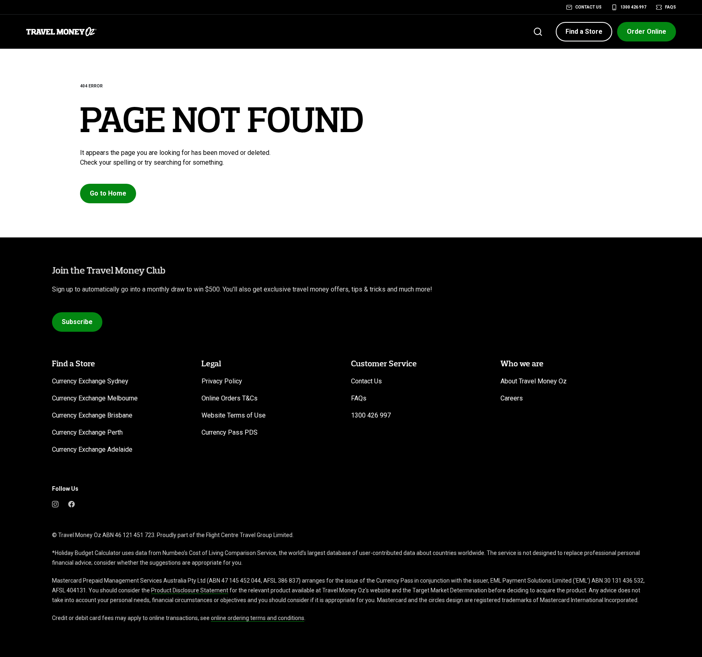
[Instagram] (55, 503)
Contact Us (588, 7)
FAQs (670, 7)
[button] (584, 31)
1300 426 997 (633, 7)
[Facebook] (71, 503)
